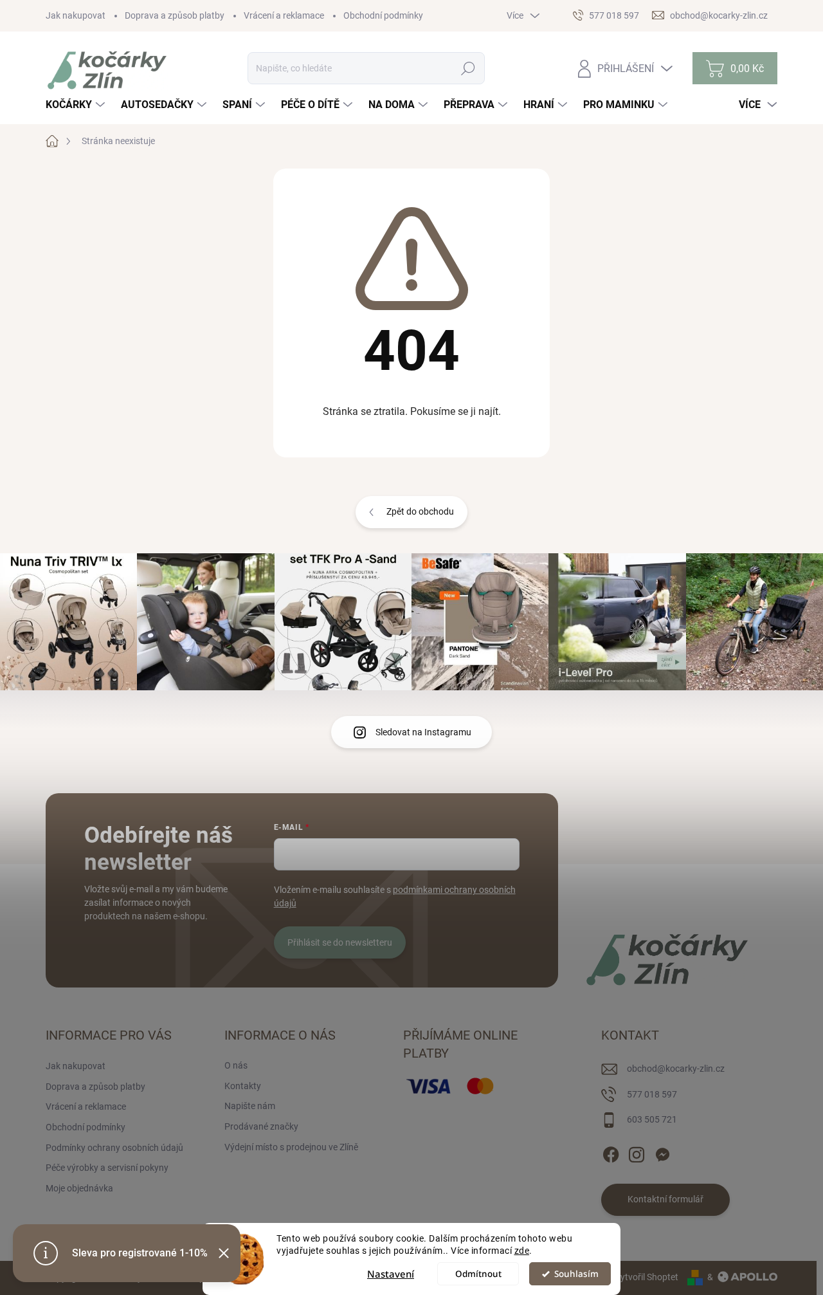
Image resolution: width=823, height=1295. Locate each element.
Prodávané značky (261, 1126)
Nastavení (390, 1273)
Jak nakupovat (75, 15)
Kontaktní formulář (665, 1199)
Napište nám (249, 1106)
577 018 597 (652, 1094)
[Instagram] (636, 1152)
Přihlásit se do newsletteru (339, 942)
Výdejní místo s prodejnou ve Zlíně (291, 1147)
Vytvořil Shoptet (646, 1277)
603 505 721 (652, 1119)
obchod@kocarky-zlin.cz (676, 1068)
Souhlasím (576, 1274)
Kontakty (242, 1086)
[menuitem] (77, 105)
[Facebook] (610, 1152)
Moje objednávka (79, 1188)
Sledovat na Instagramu (423, 732)
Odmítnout (478, 1274)
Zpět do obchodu (420, 511)
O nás (236, 1065)
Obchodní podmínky (383, 15)
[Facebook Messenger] (662, 1152)
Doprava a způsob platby (174, 15)
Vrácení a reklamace (284, 15)
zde (522, 1250)
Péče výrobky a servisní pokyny (107, 1167)
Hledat (468, 68)
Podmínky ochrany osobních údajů (114, 1148)
